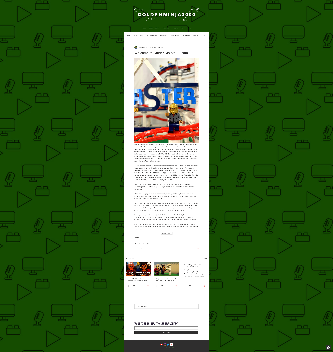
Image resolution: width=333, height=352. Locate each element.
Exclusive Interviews (151, 35)
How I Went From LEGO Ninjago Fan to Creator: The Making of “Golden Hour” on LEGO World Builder (137, 279)
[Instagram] (165, 344)
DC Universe (186, 35)
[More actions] (198, 48)
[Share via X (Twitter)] (139, 243)
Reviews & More (138, 35)
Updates (137, 237)
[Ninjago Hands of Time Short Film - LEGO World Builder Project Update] (166, 269)
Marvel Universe (175, 35)
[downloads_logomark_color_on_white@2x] (171, 344)
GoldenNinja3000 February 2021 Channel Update (193, 265)
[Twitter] (168, 344)
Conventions (163, 35)
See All (205, 258)
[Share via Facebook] (135, 243)
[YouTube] (161, 344)
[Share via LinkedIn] (144, 243)
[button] (205, 35)
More (194, 35)
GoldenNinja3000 (166, 233)
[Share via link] (148, 243)
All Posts (128, 35)
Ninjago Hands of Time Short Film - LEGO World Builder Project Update (166, 279)
